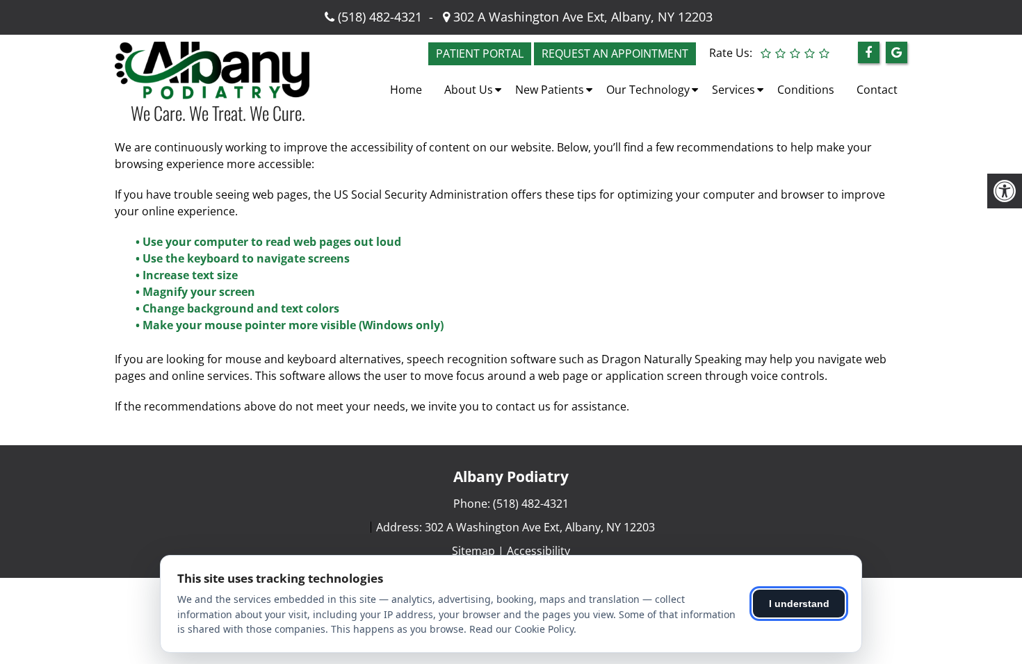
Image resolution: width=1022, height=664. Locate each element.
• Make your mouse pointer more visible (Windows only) (290, 325)
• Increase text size (188, 275)
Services (733, 89)
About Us (468, 89)
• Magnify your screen (197, 291)
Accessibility (538, 550)
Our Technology (648, 89)
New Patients (549, 89)
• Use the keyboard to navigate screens (244, 258)
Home (406, 89)
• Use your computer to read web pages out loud (270, 241)
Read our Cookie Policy (521, 629)
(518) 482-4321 (380, 16)
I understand (799, 603)
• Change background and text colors (239, 308)
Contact (877, 89)
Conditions (805, 89)
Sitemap (473, 550)
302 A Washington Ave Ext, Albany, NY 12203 (581, 16)
